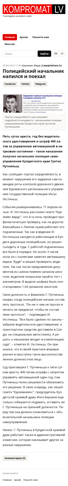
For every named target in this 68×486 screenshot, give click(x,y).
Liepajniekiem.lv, (46, 174)
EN (55, 53)
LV (62, 53)
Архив (24, 37)
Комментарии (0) (15, 458)
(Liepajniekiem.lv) (51, 65)
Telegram (40, 83)
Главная (10, 37)
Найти (44, 53)
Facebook (10, 83)
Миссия (10, 44)
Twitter (25, 83)
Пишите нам (40, 37)
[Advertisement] (34, 25)
